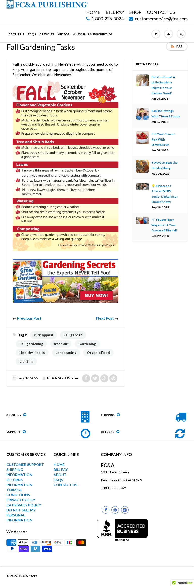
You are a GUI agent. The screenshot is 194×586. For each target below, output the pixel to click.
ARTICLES (46, 34)
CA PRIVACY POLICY (23, 505)
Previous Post (29, 318)
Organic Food (98, 352)
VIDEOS (63, 34)
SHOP (135, 12)
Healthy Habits (32, 352)
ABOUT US (16, 34)
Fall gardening (31, 344)
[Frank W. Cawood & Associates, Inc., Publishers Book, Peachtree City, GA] (122, 530)
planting (26, 361)
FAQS (32, 34)
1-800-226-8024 (107, 19)
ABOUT (60, 474)
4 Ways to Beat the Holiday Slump (164, 165)
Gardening (87, 344)
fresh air (61, 344)
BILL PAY (115, 12)
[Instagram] (125, 510)
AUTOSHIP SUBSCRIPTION (93, 34)
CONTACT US (161, 12)
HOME (93, 12)
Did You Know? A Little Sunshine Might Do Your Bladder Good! (163, 85)
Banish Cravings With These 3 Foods (165, 113)
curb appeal (43, 335)
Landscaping (66, 352)
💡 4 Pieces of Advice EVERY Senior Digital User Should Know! (164, 194)
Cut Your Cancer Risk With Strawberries (163, 139)
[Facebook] (105, 510)
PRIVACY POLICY (20, 500)
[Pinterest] (115, 510)
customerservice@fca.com (161, 19)
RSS (179, 46)
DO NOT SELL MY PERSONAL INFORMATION (21, 515)
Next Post (105, 318)
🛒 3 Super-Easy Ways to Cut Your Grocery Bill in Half (164, 225)
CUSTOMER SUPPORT (25, 464)
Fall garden (73, 335)
